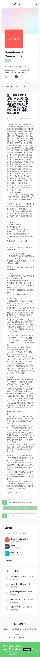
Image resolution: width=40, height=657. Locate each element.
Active (14, 533)
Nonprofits (15, 552)
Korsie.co (10, 642)
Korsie (13, 546)
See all (9, 560)
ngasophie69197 (16, 584)
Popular (22, 533)
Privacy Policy (34, 649)
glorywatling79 (15, 592)
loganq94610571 (16, 599)
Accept (27, 650)
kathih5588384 (15, 607)
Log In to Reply (20, 508)
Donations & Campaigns (19, 539)
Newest (7, 533)
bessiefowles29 (16, 576)
